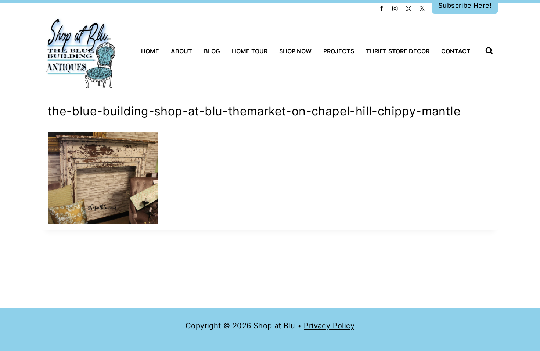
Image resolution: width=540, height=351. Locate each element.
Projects (338, 51)
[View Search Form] (489, 51)
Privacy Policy (329, 325)
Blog (212, 51)
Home (150, 51)
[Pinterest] (408, 8)
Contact (456, 51)
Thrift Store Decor (397, 51)
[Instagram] (395, 8)
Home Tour (249, 51)
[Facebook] (382, 8)
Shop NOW (295, 51)
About (181, 51)
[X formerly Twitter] (422, 8)
